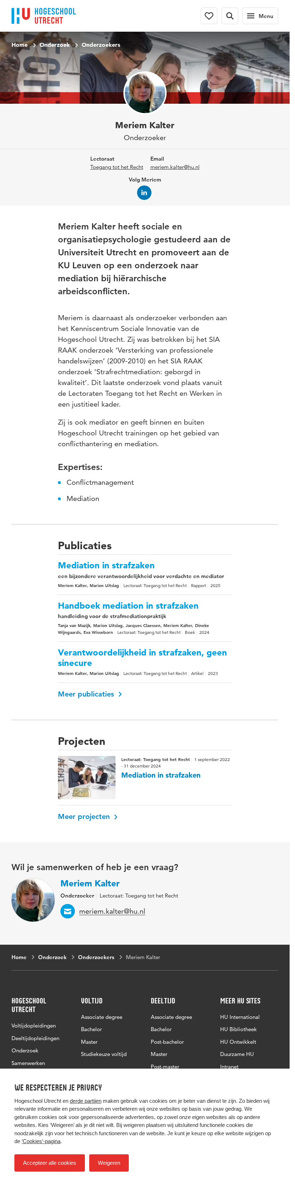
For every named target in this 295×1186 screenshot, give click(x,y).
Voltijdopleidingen (34, 1025)
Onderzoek (55, 44)
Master (89, 1041)
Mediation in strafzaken (106, 565)
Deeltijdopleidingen (35, 1038)
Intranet (229, 1066)
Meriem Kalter (90, 883)
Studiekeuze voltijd (104, 1054)
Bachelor (91, 1029)
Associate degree (101, 1016)
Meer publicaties (87, 694)
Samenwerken (28, 1063)
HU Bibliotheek (238, 1029)
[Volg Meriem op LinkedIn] (144, 192)
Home (20, 44)
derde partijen (85, 1101)
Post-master (165, 1066)
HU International (240, 1016)
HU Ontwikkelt (238, 1041)
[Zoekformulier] (230, 16)
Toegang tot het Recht (116, 167)
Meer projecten (85, 816)
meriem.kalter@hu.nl (175, 167)
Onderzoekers (101, 44)
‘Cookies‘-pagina (41, 1141)
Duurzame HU (237, 1054)
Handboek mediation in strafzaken (128, 606)
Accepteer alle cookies (49, 1163)
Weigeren (109, 1163)
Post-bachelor (167, 1041)
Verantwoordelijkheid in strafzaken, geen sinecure (142, 658)
